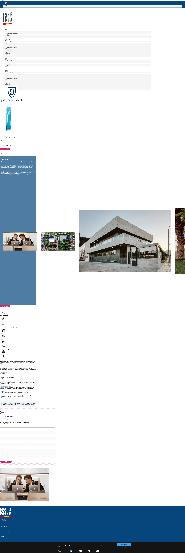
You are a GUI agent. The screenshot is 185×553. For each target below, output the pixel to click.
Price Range (2, 397)
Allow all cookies (124, 544)
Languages (2, 374)
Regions (8, 36)
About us (6, 30)
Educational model (4, 360)
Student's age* (30, 442)
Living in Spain (8, 38)
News (6, 2)
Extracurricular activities (5, 386)
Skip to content (2, 0)
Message (1, 448)
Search (1, 523)
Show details (103, 551)
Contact (6, 3)
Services (2, 391)
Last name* (30, 429)
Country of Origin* (3, 442)
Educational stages (4, 372)
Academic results (4, 378)
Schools (6, 34)
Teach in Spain (8, 39)
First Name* (2, 429)
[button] (18, 360)
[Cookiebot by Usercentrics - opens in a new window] (59, 551)
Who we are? (9, 46)
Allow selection (124, 547)
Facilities (2, 393)
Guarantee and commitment (12, 33)
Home (6, 29)
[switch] (80, 551)
